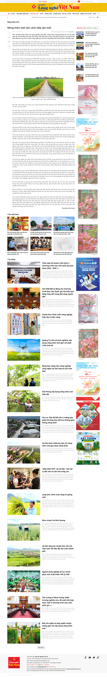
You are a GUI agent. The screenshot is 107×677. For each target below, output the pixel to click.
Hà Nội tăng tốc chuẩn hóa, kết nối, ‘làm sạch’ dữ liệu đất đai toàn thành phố (58, 548)
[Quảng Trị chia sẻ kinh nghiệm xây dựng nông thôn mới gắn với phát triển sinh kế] (23, 350)
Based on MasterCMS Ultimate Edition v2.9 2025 (20, 675)
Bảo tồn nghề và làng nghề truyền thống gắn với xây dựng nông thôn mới (57, 625)
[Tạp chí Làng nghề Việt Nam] (14, 662)
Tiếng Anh (78, 1)
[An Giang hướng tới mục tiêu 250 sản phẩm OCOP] (80, 78)
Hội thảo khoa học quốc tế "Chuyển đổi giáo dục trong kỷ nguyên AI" (42, 17)
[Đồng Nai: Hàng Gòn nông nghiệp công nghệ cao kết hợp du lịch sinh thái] (23, 375)
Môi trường (76, 13)
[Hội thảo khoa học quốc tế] (80, 35)
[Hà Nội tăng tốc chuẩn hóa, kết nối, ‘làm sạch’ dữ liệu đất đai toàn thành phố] (23, 555)
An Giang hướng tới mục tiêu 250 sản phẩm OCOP (92, 75)
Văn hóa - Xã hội (66, 13)
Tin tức (13, 13)
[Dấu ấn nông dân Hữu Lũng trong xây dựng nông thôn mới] (17, 244)
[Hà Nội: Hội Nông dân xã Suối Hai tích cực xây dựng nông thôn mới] (41, 224)
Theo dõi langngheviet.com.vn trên (59, 31)
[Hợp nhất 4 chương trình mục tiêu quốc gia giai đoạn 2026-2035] (41, 244)
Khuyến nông (57, 13)
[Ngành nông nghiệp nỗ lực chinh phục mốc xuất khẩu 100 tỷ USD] (23, 581)
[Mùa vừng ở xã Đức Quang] (23, 530)
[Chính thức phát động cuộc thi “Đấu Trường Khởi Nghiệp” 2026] (80, 46)
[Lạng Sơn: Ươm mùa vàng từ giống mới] (23, 504)
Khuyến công (48, 13)
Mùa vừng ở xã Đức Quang (53, 520)
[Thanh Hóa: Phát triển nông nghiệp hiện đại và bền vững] (23, 324)
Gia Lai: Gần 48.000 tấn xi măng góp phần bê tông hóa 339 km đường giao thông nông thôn (58, 420)
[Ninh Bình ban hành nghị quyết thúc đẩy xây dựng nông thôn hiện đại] (64, 244)
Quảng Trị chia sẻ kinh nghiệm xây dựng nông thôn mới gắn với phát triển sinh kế (57, 343)
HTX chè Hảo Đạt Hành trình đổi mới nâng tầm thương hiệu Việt (91, 55)
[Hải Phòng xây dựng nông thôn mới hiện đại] (23, 401)
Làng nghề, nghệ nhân (22, 13)
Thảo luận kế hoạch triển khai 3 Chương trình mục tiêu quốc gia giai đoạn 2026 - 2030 (57, 265)
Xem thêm (41, 647)
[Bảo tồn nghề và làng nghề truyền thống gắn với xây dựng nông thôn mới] (23, 633)
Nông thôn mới (34, 13)
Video (94, 13)
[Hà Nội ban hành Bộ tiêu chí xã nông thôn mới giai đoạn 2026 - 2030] (64, 224)
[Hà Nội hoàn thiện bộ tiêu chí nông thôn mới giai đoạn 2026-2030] (23, 453)
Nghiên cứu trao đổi (85, 13)
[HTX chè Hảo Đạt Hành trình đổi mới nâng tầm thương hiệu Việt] (17, 224)
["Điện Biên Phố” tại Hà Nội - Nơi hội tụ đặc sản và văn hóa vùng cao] (23, 478)
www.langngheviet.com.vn (74, 669)
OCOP (41, 13)
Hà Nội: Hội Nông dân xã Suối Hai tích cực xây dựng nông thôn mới (92, 65)
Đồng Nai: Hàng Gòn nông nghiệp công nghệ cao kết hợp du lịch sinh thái (57, 368)
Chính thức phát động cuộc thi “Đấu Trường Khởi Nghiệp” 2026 (92, 44)
